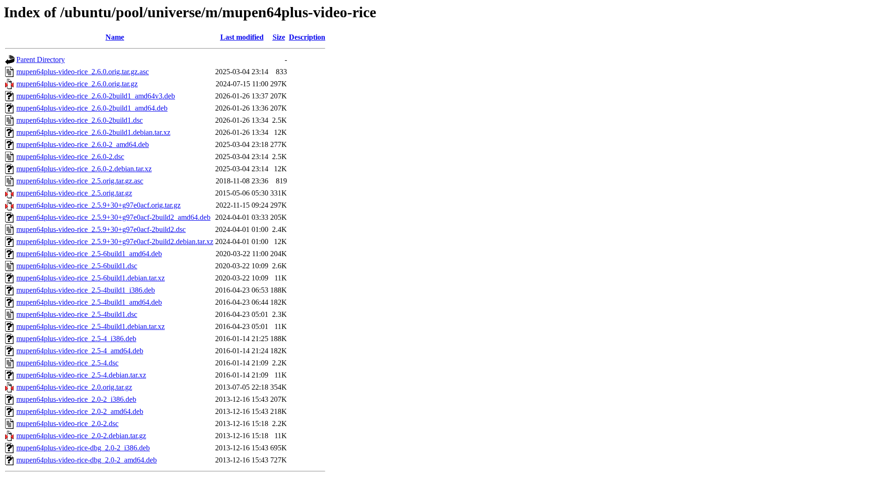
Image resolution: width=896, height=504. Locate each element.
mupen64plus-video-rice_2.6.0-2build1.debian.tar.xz (93, 132)
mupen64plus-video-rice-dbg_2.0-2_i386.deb (83, 448)
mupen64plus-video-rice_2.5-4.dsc (67, 363)
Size (279, 37)
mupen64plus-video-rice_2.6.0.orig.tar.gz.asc (82, 72)
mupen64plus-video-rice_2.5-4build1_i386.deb (85, 290)
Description (307, 37)
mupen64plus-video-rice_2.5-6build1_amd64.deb (89, 254)
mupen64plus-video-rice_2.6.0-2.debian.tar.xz (84, 169)
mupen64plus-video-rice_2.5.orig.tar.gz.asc (79, 181)
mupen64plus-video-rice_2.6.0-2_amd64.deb (82, 144)
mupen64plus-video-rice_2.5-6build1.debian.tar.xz (90, 278)
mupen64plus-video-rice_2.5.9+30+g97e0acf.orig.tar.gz (98, 205)
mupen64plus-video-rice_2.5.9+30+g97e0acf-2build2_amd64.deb (113, 217)
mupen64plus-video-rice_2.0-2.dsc (67, 423)
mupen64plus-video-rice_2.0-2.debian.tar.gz (81, 436)
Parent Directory (40, 59)
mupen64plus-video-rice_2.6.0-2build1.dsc (79, 120)
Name (114, 37)
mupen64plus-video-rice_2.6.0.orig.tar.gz (77, 84)
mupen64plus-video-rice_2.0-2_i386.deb (76, 399)
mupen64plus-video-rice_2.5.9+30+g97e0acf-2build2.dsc (101, 229)
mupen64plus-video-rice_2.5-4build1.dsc (76, 314)
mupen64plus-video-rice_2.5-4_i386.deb (76, 339)
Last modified (242, 37)
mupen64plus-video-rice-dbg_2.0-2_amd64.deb (86, 460)
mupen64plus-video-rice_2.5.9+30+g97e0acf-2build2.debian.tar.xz (114, 241)
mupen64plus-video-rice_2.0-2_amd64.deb (79, 411)
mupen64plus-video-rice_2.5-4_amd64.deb (79, 351)
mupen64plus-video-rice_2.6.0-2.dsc (70, 157)
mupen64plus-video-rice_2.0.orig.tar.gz (74, 387)
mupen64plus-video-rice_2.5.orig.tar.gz (74, 193)
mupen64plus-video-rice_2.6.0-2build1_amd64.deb (92, 108)
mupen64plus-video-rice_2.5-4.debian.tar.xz (81, 375)
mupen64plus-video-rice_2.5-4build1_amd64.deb (89, 302)
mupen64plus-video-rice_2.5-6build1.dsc (76, 266)
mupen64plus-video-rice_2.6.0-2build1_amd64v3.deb (95, 96)
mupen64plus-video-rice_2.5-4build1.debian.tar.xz (90, 326)
